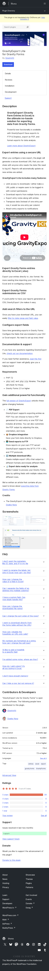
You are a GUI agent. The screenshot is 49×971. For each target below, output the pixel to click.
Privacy (5, 887)
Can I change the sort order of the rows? (20, 616)
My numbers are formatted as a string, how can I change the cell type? (19, 642)
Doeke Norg (11, 505)
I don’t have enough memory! (15, 676)
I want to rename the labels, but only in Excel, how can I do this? (16, 571)
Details (8, 73)
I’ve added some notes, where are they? (20, 659)
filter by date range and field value (23, 318)
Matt (5, 919)
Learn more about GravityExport (21, 146)
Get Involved (31, 895)
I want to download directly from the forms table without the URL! (17, 624)
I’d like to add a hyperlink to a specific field (13, 651)
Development (11, 92)
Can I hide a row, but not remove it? (18, 683)
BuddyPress (8, 928)
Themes (29, 879)
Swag (29, 907)
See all (44, 815)
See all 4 (43, 758)
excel (37, 764)
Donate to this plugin (11, 860)
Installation (9, 86)
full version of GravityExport (18, 400)
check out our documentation (20, 353)
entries (30, 764)
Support (8, 98)
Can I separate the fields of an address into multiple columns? (15, 589)
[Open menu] (45, 3)
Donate (30, 903)
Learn (4, 895)
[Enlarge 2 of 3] (43, 519)
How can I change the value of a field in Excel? (13, 580)
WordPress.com (10, 915)
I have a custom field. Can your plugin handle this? (13, 598)
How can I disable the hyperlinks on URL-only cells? (15, 633)
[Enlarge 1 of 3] (20, 519)
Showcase (30, 875)
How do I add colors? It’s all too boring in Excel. (13, 667)
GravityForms (41, 768)
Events (29, 899)
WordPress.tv (9, 907)
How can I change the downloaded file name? (12, 607)
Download (8, 64)
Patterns (29, 887)
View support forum (11, 839)
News (4, 879)
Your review (7, 815)
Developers (7, 903)
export (43, 764)
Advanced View (9, 775)
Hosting (5, 883)
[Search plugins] (27, 27)
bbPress (7, 924)
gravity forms (29, 768)
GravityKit (9, 58)
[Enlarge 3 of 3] (43, 531)
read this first (35, 359)
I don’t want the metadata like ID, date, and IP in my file (15, 562)
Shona (11, 938)
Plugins (29, 883)
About (5, 875)
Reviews (8, 80)
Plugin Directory (8, 11)
